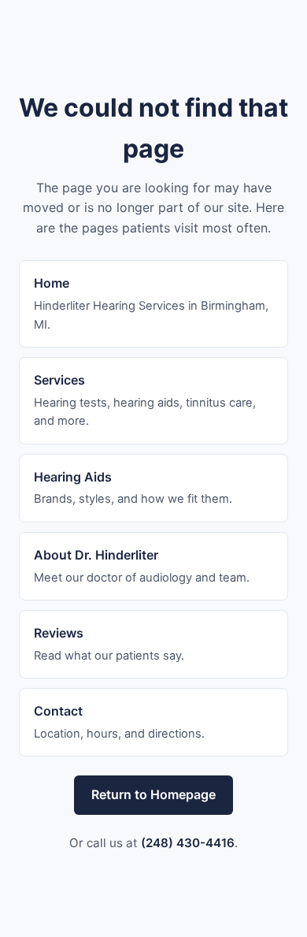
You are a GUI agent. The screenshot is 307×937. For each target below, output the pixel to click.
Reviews (58, 633)
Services (59, 380)
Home (51, 283)
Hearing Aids (73, 477)
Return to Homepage (153, 794)
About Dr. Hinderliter (96, 555)
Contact (58, 711)
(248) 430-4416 (188, 842)
